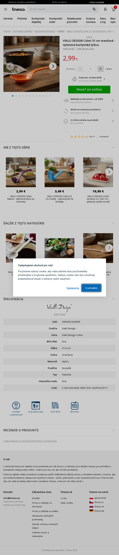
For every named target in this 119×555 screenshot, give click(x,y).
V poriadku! (91, 288)
